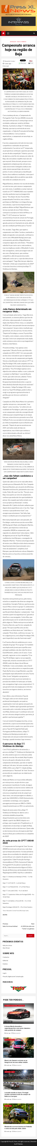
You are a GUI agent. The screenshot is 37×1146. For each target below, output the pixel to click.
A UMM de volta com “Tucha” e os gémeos (27, 926)
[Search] (34, 33)
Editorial (5, 960)
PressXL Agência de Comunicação (13, 976)
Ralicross (7, 1072)
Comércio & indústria (11, 1005)
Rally (12, 1072)
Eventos (5, 964)
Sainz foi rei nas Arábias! (10, 925)
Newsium (33, 1141)
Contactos (6, 957)
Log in (4, 973)
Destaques (13, 41)
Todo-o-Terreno (21, 41)
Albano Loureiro (16, 1033)
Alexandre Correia (9, 61)
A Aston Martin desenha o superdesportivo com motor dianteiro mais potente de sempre (17, 1028)
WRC (10, 1106)
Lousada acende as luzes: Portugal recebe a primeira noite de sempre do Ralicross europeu (17, 1094)
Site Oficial (6, 948)
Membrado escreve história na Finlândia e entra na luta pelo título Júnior (18, 1127)
